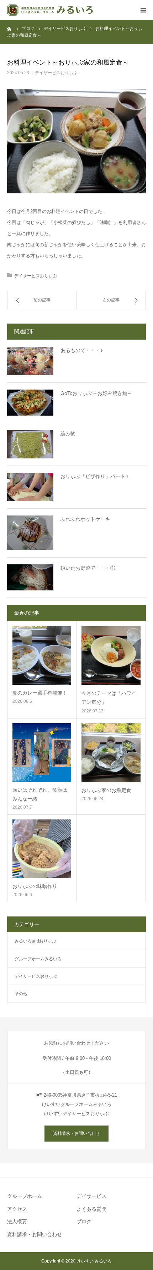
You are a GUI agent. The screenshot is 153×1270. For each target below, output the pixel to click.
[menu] (143, 10)
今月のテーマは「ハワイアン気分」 (108, 697)
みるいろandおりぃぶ (35, 941)
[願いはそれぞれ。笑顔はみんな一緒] (41, 752)
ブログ (83, 1221)
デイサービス (91, 1196)
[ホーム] (9, 28)
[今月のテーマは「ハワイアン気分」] (111, 655)
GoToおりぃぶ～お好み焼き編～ (96, 393)
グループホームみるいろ (38, 958)
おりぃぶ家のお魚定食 (106, 790)
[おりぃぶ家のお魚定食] (111, 752)
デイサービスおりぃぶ (56, 72)
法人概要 (17, 1221)
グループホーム (24, 1196)
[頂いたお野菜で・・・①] (30, 577)
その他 (21, 993)
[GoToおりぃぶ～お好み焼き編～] (30, 403)
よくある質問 (91, 1209)
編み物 (67, 433)
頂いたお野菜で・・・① (87, 568)
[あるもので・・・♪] (30, 361)
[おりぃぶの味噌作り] (41, 848)
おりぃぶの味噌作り (34, 886)
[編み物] (30, 444)
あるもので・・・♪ (81, 350)
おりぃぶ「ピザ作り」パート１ (95, 476)
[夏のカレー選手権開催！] (41, 655)
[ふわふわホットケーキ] (30, 532)
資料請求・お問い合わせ (76, 1133)
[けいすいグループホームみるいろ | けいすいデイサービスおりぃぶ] (50, 10)
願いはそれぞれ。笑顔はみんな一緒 (39, 794)
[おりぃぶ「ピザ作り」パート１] (30, 487)
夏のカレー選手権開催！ (39, 693)
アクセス (17, 1209)
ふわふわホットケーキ (85, 519)
